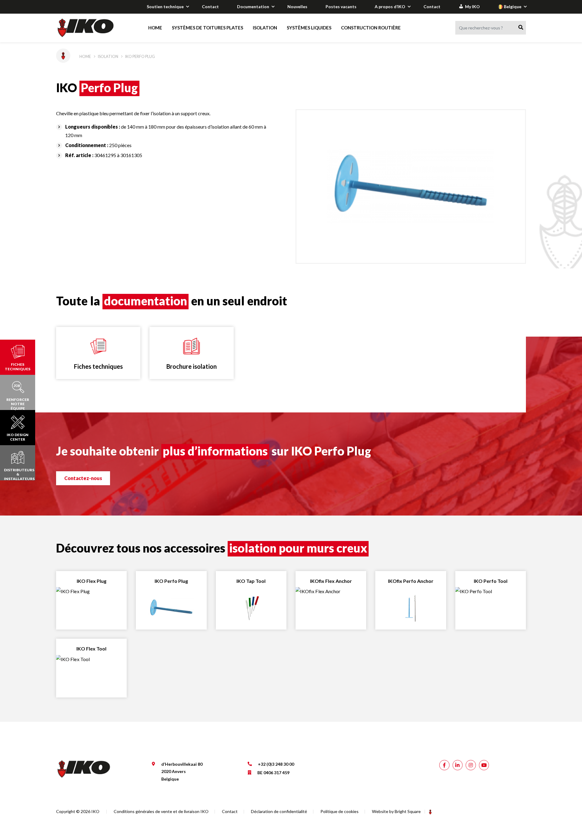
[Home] (91, 28)
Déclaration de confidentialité (279, 811)
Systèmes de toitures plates (207, 27)
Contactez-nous (83, 478)
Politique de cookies (339, 811)
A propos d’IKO (390, 6)
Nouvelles (297, 6)
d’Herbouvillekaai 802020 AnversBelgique (181, 771)
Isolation (265, 27)
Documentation (253, 6)
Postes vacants (341, 6)
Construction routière (371, 27)
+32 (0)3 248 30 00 (276, 764)
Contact (210, 6)
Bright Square (408, 811)
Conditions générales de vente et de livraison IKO (161, 811)
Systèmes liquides (309, 27)
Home (155, 27)
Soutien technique (165, 6)
